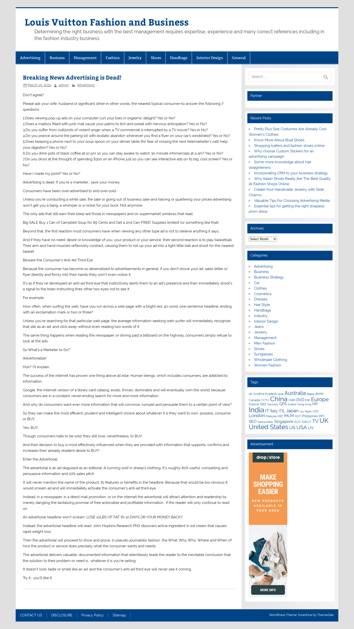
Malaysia (271, 416)
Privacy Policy (92, 615)
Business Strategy (269, 277)
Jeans (259, 327)
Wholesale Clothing (270, 360)
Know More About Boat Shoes (279, 140)
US (292, 427)
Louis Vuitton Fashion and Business (107, 22)
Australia (295, 393)
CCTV (265, 400)
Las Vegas (306, 411)
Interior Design (210, 57)
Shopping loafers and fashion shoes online (289, 145)
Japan (292, 410)
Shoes (156, 57)
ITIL (282, 411)
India (256, 410)
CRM (291, 400)
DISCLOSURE (61, 615)
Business (57, 57)
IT (267, 410)
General (239, 57)
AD (250, 393)
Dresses (260, 299)
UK (324, 420)
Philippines (310, 416)
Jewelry (135, 57)
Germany (272, 404)
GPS (283, 404)
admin (64, 85)
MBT (280, 416)
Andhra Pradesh (265, 394)
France (254, 404)
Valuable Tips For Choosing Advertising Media (292, 200)
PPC (322, 416)
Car (257, 283)
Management (85, 57)
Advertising (30, 57)
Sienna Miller (265, 421)
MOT (298, 416)
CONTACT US (31, 615)
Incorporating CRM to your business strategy (291, 173)
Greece (292, 404)
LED (316, 411)
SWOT (306, 422)
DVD (300, 400)
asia (280, 394)
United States (268, 427)
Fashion (113, 57)
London (257, 415)
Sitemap (119, 615)
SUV (297, 422)
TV (315, 421)
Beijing (311, 393)
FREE (263, 404)
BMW (319, 394)
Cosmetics (262, 294)
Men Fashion (264, 343)
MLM (289, 415)
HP (315, 404)
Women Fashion (267, 365)
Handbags (178, 57)
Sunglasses (263, 354)
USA (301, 427)
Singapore (283, 421)
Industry (261, 316)
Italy (274, 411)
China (279, 399)
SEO (253, 421)
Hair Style (262, 305)
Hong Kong (304, 404)
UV (311, 427)
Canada (254, 400)
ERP (307, 400)
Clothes (260, 288)
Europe (320, 399)
